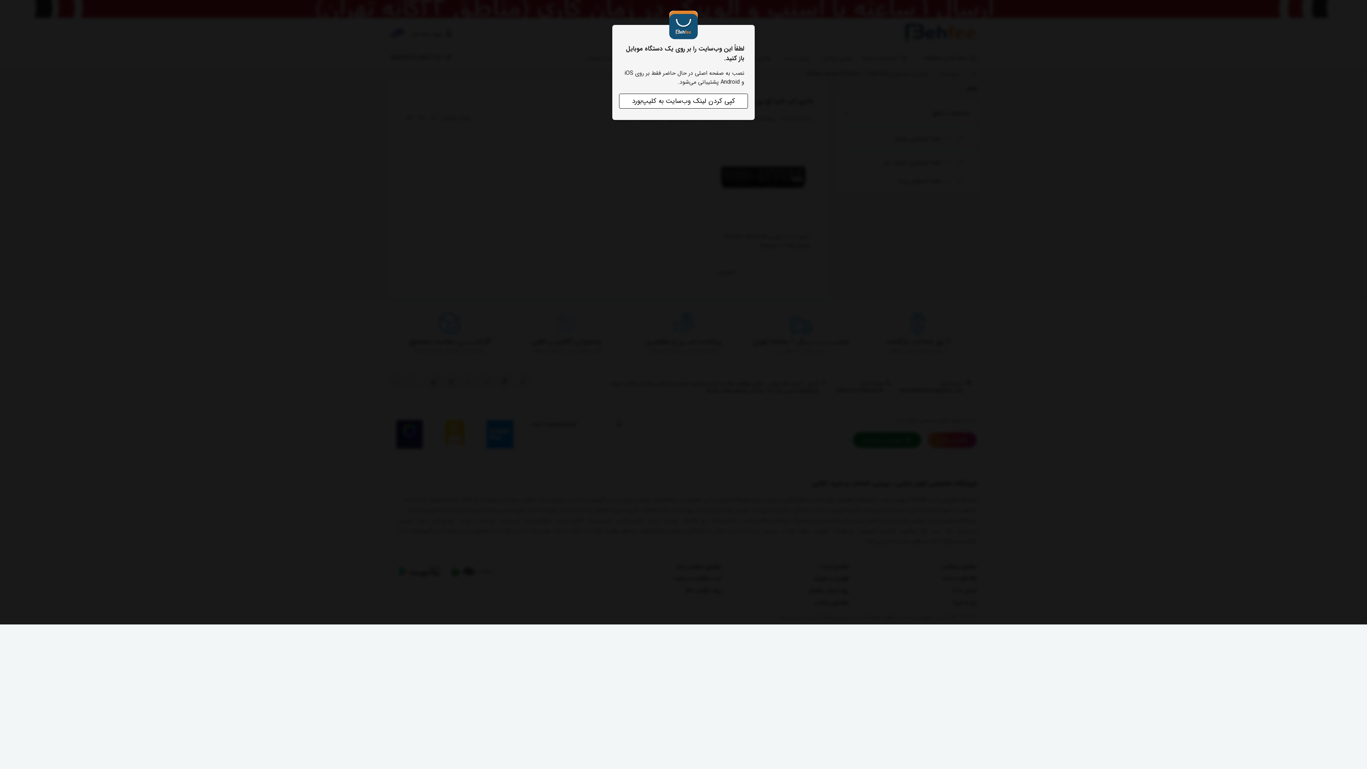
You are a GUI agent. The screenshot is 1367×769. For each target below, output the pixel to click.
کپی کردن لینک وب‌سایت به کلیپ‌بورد (683, 101)
